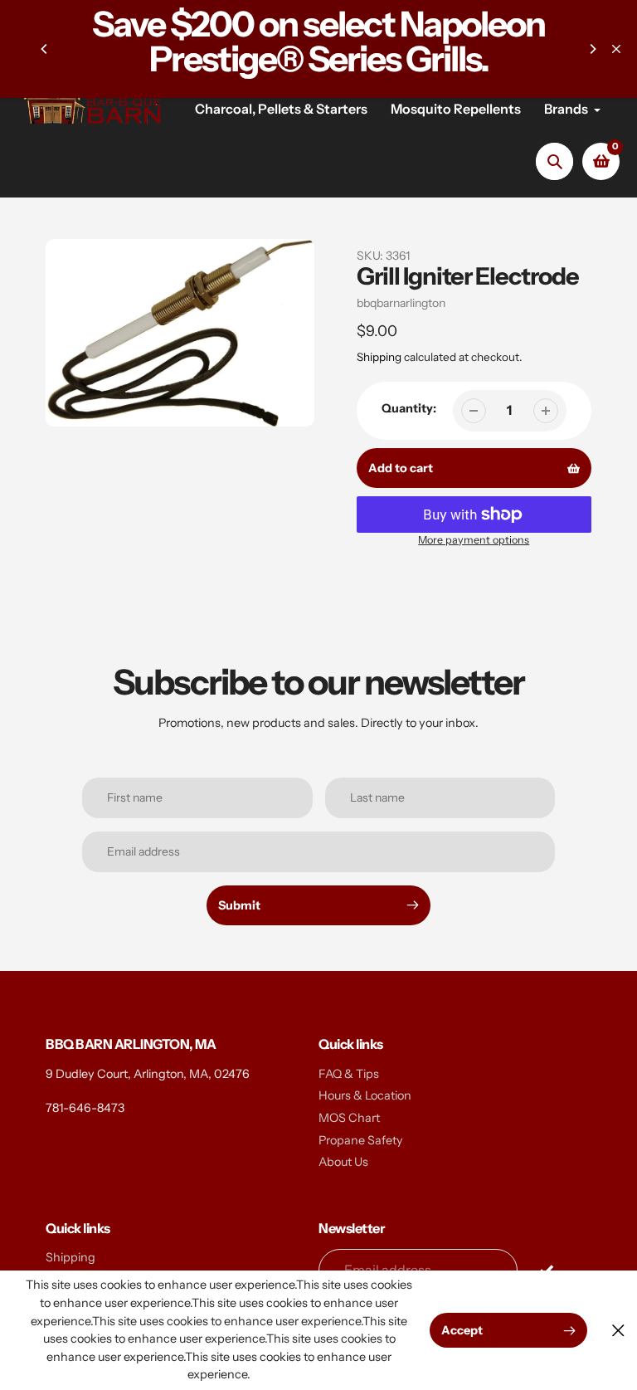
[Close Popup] (618, 1330)
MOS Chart (349, 1117)
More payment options (473, 540)
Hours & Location (364, 1095)
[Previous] (44, 49)
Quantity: (409, 408)
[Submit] (546, 1269)
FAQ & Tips (348, 1073)
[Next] (592, 49)
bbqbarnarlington (401, 302)
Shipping (379, 356)
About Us (343, 1161)
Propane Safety (360, 1140)
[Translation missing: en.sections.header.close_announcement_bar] (616, 49)
